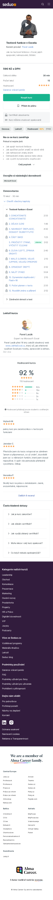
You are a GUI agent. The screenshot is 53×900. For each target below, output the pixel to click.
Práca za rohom (9, 792)
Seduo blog (7, 657)
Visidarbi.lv (7, 829)
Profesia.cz (7, 784)
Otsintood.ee (8, 832)
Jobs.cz (6, 777)
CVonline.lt (7, 814)
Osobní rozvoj (8, 598)
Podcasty (6, 630)
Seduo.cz (31, 784)
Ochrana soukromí (10, 729)
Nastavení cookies (11, 734)
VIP (4, 621)
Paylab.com (32, 799)
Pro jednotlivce (9, 701)
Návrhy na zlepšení (11, 710)
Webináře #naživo (10, 648)
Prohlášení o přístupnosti (13, 688)
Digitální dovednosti (11, 616)
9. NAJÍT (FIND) (17, 272)
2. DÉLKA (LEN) (16, 224)
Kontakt (6, 715)
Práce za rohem (9, 795)
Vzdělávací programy (12, 643)
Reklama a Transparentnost (15, 738)
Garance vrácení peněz (14, 90)
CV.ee (5, 821)
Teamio (31, 780)
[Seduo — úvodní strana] (9, 4)
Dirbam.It (6, 825)
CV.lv (5, 818)
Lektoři (18, 129)
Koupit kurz (26, 97)
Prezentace (7, 588)
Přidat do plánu (28, 106)
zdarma (38, 242)
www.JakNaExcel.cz (15, 345)
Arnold (30, 777)
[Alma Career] (26, 870)
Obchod (6, 579)
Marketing (7, 593)
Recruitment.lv (8, 840)
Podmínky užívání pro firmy (15, 679)
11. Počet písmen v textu (20, 285)
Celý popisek (24, 164)
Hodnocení (39, 129)
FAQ (4, 674)
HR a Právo (7, 612)
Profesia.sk (7, 780)
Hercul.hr (31, 825)
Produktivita (8, 602)
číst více (7, 352)
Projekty (6, 607)
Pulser (30, 832)
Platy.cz (31, 792)
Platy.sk (31, 795)
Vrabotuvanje (33, 821)
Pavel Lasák (27, 47)
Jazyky (5, 626)
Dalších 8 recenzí (26, 495)
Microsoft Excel (10, 181)
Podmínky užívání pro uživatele (16, 684)
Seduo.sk (31, 788)
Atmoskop (7, 799)
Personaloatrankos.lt (11, 836)
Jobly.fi (6, 856)
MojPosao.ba (33, 818)
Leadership (7, 575)
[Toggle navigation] (42, 4)
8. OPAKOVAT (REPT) (19, 267)
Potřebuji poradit (10, 706)
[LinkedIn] (4, 722)
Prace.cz (6, 788)
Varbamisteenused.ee (12, 844)
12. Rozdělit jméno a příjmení (22, 290)
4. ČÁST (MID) (16, 237)
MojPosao (32, 814)
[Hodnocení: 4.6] (44, 85)
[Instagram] (11, 722)
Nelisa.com (7, 803)
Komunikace (7, 584)
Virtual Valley (33, 829)
